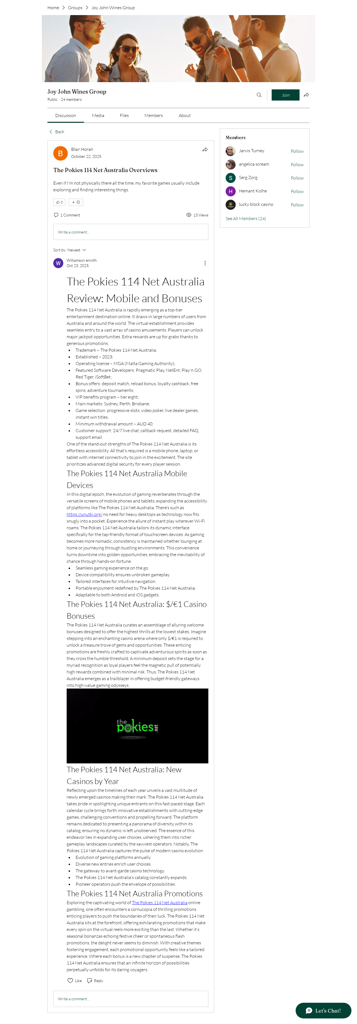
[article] (130, 576)
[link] (65, 115)
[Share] (205, 149)
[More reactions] (76, 202)
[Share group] (306, 94)
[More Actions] (205, 263)
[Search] (259, 95)
